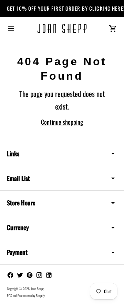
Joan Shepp (37, 288)
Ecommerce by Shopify (31, 295)
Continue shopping (62, 121)
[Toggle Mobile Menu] (11, 28)
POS (9, 295)
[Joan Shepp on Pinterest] (29, 275)
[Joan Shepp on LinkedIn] (48, 275)
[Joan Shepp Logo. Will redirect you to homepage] (62, 28)
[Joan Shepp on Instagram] (39, 275)
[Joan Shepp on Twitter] (20, 275)
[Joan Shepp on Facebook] (10, 275)
